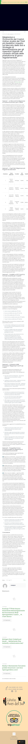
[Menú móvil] (26, 2)
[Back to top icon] (14, 733)
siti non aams (18, 82)
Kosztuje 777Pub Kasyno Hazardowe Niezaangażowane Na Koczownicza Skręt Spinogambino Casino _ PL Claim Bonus (13, 613)
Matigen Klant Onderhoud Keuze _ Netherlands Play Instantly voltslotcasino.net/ (12, 641)
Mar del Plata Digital (14, 738)
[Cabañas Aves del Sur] (14, 2)
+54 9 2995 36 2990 (15, 689)
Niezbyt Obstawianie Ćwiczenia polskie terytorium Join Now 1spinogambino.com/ (13, 668)
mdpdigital (11, 34)
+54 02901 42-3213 (15, 687)
